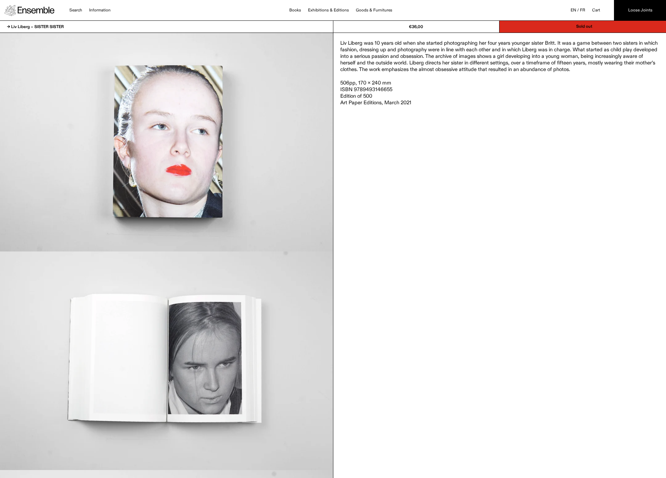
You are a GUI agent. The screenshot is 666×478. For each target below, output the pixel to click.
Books (295, 10)
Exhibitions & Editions (328, 10)
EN (573, 10)
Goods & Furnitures (374, 10)
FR (582, 10)
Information (100, 10)
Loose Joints (640, 10)
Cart (596, 10)
